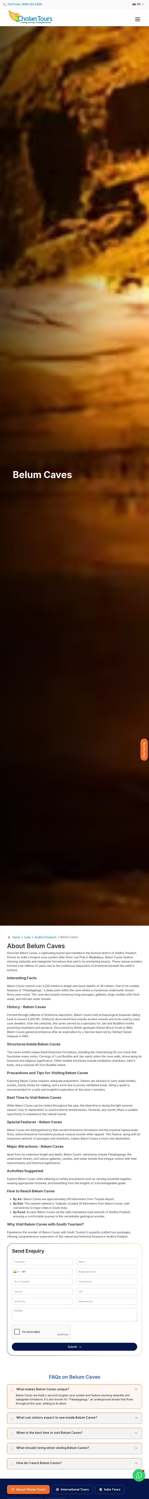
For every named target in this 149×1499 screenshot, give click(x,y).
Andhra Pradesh (45, 937)
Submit (72, 1346)
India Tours (112, 1489)
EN (138, 4)
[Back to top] (133, 1485)
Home (16, 937)
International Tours (75, 1489)
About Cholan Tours (31, 1489)
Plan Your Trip (144, 749)
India (27, 937)
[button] (15, 1271)
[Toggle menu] (137, 19)
